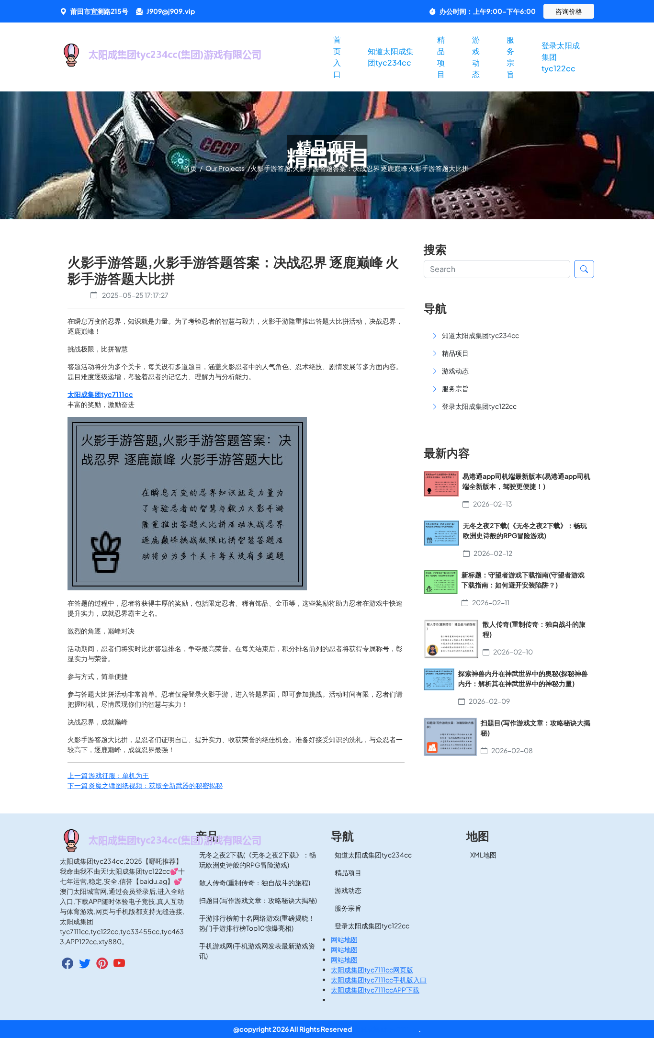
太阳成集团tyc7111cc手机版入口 (379, 979)
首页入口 (337, 56)
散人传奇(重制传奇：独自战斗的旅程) (254, 882)
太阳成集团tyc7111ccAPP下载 (375, 989)
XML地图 (483, 854)
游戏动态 (476, 56)
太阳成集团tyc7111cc (385, 1029)
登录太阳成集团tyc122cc (560, 56)
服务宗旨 (510, 56)
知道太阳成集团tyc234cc (391, 57)
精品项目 (441, 56)
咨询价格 (568, 11)
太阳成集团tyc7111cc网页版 (372, 969)
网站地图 (344, 939)
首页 (190, 168)
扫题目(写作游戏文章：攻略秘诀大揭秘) (258, 900)
